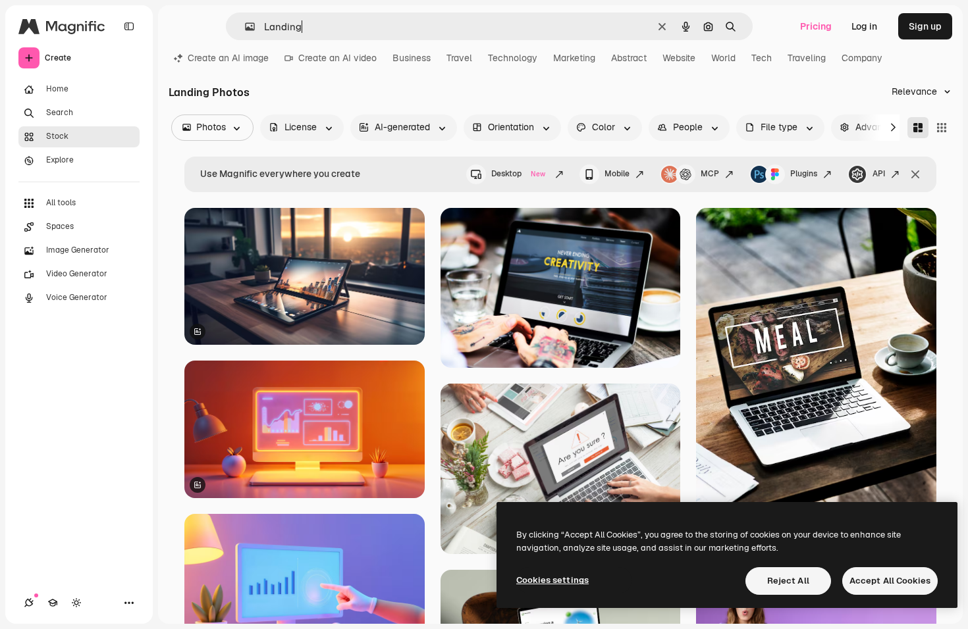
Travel (459, 58)
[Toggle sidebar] (129, 26)
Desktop (518, 173)
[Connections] (29, 602)
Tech (761, 58)
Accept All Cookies (889, 580)
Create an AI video (337, 58)
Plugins (803, 173)
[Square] (941, 127)
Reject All (788, 580)
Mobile (617, 173)
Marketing (574, 58)
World (723, 58)
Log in (864, 26)
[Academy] (52, 602)
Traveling (807, 58)
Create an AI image (228, 58)
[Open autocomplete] (245, 27)
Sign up (925, 26)
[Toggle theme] (76, 602)
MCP (710, 173)
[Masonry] (917, 127)
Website (678, 58)
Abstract (629, 58)
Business (411, 58)
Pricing (816, 26)
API (879, 173)
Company (862, 58)
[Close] (915, 174)
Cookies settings (552, 580)
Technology (512, 58)
